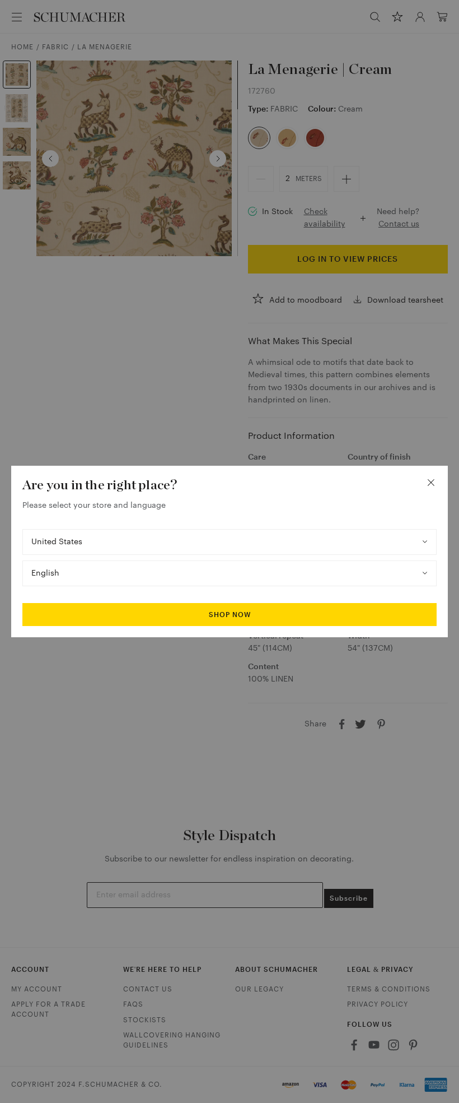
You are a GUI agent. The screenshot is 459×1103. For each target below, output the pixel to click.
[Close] (431, 482)
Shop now (230, 614)
